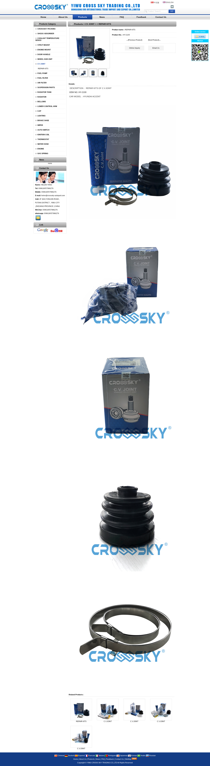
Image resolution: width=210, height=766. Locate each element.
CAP (39, 111)
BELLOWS (41, 102)
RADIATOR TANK (44, 92)
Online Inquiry (134, 48)
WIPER (40, 125)
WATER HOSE (43, 144)
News (102, 17)
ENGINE (40, 149)
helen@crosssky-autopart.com (53, 196)
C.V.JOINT (108, 721)
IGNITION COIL (43, 135)
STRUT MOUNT (43, 45)
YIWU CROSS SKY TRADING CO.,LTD (102, 763)
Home (43, 17)
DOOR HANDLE (43, 54)
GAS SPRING (42, 154)
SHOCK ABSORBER (45, 34)
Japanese (123, 756)
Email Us (155, 48)
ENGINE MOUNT (44, 50)
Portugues (112, 756)
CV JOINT (90, 24)
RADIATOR (41, 97)
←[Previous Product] (134, 40)
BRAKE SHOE (43, 120)
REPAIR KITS (43, 69)
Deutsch (71, 756)
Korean (134, 756)
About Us (63, 17)
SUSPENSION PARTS (46, 87)
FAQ (122, 17)
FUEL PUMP (42, 73)
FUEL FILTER (42, 78)
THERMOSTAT (43, 139)
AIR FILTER (42, 83)
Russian (152, 756)
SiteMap (128, 759)
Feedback (141, 17)
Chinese (60, 756)
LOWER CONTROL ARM (47, 106)
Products (82, 17)
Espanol (81, 756)
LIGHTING (41, 116)
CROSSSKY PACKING (46, 29)
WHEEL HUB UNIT (44, 59)
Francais (91, 756)
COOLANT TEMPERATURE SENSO (47, 39)
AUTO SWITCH (43, 130)
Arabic (143, 756)
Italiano (101, 756)
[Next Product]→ (154, 40)
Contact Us (160, 17)
